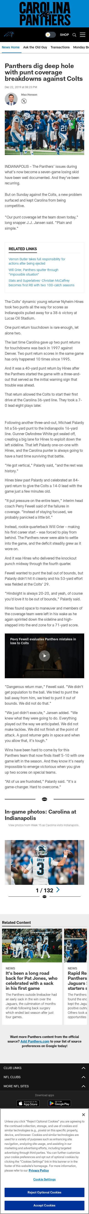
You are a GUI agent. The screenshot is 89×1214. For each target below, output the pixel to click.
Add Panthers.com (35, 1041)
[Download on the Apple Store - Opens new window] (28, 1104)
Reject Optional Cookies (45, 1192)
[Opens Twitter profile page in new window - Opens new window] (24, 101)
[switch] (50, 35)
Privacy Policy (39, 1170)
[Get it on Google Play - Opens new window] (59, 1105)
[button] (44, 655)
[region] (44, 1161)
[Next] (57, 889)
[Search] (74, 35)
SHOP (64, 35)
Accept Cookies (45, 1205)
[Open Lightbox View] (44, 869)
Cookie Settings (44, 1179)
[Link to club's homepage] (9, 33)
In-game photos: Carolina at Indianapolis (40, 814)
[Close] (84, 1115)
